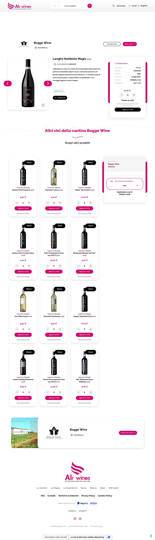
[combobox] (56, 5)
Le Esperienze (70, 488)
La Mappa (55, 488)
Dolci (102, 488)
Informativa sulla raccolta (56, 537)
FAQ (43, 495)
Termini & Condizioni (68, 495)
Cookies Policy (105, 495)
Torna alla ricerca (112, 44)
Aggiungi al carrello (127, 109)
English (82, 511)
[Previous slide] (8, 83)
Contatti (51, 495)
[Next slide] (48, 83)
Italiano (72, 511)
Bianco (93, 488)
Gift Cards (113, 488)
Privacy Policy (88, 495)
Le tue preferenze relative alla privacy (87, 537)
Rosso (84, 488)
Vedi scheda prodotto (23, 213)
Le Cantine (42, 488)
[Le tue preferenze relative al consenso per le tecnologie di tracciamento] (151, 536)
